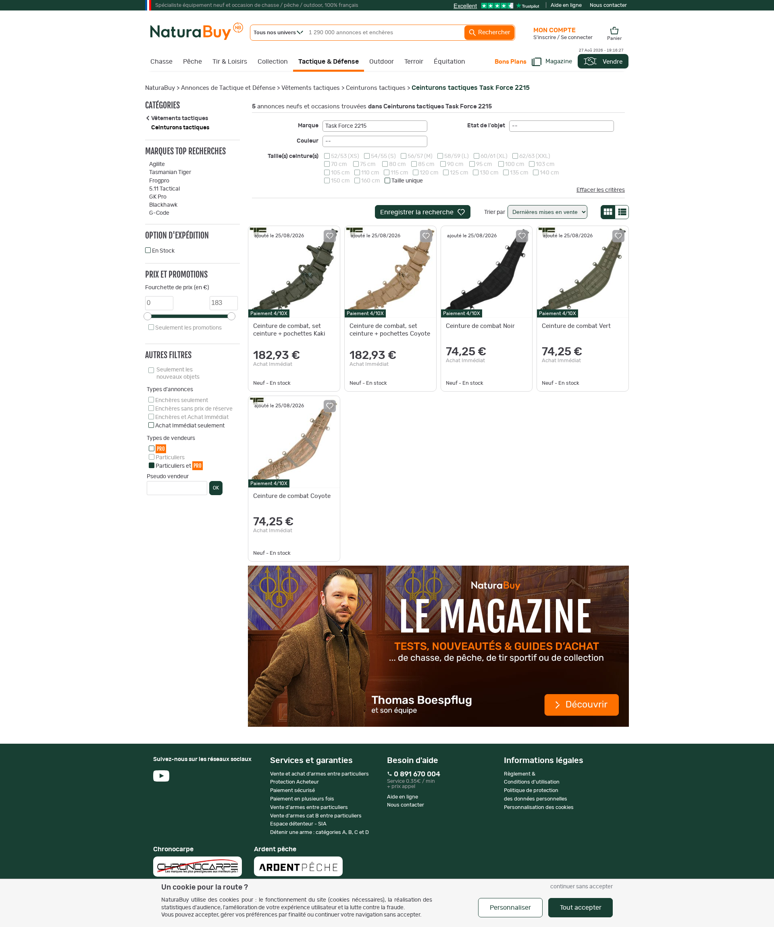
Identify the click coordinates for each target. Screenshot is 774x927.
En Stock (163, 251)
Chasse (161, 61)
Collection (273, 61)
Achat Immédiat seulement (190, 426)
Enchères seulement (181, 400)
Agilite (157, 164)
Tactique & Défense (328, 61)
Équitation (449, 61)
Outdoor (381, 61)
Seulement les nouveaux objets (178, 373)
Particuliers (170, 457)
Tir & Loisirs (229, 61)
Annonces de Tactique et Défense (228, 88)
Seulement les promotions (188, 328)
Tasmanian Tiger (170, 172)
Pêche (192, 61)
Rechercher (493, 32)
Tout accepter (580, 907)
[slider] (148, 316)
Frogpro (159, 181)
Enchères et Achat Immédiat (192, 417)
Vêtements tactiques (310, 88)
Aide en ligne (566, 5)
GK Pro (157, 197)
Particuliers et (179, 465)
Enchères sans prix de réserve (194, 409)
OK (216, 487)
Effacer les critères (600, 190)
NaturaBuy (160, 88)
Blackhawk (163, 205)
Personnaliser (510, 907)
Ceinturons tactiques (376, 88)
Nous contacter (608, 5)
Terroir (413, 61)
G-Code (159, 213)
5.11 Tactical (164, 189)
